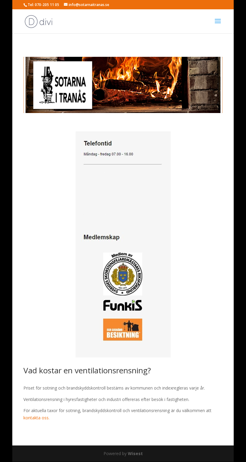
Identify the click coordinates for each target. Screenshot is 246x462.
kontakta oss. (36, 418)
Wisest (135, 453)
